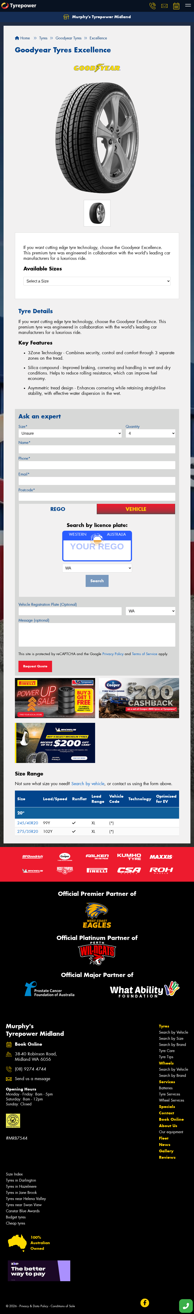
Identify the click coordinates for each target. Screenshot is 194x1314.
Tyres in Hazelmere (21, 1186)
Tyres (164, 1026)
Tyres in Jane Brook (21, 1192)
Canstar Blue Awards (23, 1211)
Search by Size (171, 1038)
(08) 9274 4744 (30, 1069)
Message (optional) (33, 620)
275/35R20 (27, 831)
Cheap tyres (15, 1223)
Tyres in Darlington (21, 1180)
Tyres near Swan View (24, 1204)
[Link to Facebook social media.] (144, 1302)
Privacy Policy (112, 654)
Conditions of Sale (63, 1306)
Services (167, 1081)
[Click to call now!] (152, 6)
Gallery (166, 1151)
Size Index (14, 1174)
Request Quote (35, 666)
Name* (24, 442)
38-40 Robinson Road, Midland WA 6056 (36, 1056)
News (164, 1144)
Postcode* (26, 490)
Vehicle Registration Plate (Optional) (47, 604)
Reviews (167, 1157)
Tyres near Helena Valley (26, 1198)
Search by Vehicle (173, 1032)
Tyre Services (169, 1094)
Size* (22, 426)
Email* (24, 474)
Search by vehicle (87, 784)
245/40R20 (27, 823)
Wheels (166, 1063)
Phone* (24, 458)
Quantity (133, 426)
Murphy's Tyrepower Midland (101, 16)
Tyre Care (167, 1050)
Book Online (171, 1119)
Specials (167, 1106)
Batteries (165, 1088)
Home (24, 38)
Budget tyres (16, 1217)
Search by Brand (172, 1044)
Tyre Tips (166, 1056)
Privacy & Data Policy (33, 1306)
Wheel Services (171, 1100)
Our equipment (171, 1131)
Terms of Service (144, 654)
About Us (168, 1125)
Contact (166, 1113)
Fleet (163, 1138)
